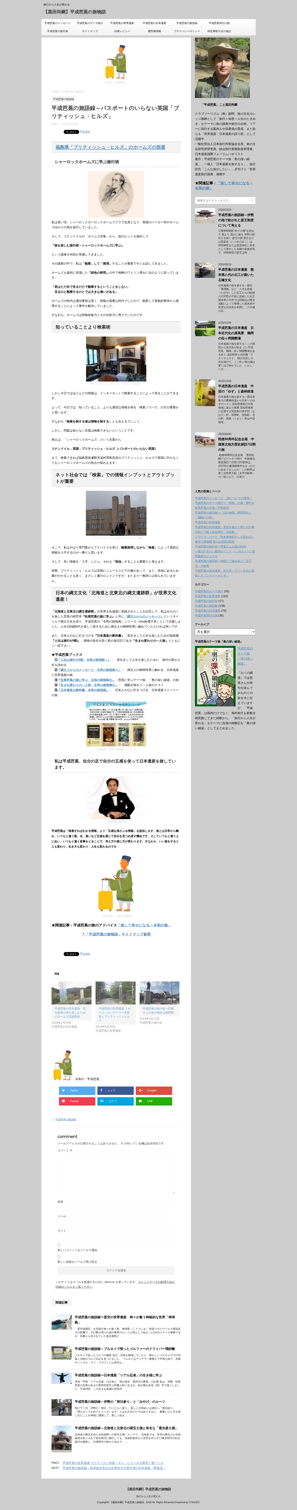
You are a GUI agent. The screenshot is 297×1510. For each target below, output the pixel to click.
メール (62, 1216)
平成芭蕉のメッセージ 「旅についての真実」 (57, 24)
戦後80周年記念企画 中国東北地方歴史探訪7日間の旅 (237, 444)
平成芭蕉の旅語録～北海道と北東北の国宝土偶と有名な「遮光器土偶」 (126, 1428)
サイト (62, 1230)
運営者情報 (154, 31)
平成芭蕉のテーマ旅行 (90, 23)
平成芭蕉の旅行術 (57, 31)
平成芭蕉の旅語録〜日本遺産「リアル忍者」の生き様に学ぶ (118, 1375)
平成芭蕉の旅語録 (186, 23)
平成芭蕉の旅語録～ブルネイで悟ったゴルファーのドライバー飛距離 (125, 1348)
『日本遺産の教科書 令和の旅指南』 (83, 690)
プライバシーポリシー (187, 31)
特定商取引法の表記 (219, 31)
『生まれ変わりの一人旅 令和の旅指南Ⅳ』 (88, 685)
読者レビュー (122, 31)
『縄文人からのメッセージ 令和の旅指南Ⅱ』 (89, 670)
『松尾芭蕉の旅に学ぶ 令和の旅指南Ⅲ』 (86, 680)
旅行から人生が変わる (148, 1496)
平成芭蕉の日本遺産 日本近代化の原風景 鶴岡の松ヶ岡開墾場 (236, 333)
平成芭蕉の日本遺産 (154, 23)
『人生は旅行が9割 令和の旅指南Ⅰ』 (84, 659)
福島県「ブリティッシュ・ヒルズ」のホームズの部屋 (110, 147)
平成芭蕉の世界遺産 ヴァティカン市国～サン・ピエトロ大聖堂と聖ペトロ (113, 1463)
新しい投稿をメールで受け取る (77, 1261)
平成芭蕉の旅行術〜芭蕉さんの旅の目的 (220, 546)
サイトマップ (90, 31)
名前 (60, 1201)
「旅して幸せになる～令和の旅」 (144, 925)
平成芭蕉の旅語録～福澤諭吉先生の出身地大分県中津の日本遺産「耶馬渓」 (114, 1468)
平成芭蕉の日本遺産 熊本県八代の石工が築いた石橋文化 (236, 275)
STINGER (194, 1502)
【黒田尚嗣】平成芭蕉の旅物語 (74, 12)
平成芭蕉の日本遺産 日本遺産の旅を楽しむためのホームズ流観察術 (70, 1012)
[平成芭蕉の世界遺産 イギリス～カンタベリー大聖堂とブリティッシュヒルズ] (116, 992)
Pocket (85, 131)
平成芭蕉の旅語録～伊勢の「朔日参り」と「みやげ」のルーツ (120, 1401)
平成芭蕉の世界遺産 (122, 23)
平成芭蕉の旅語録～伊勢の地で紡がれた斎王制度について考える (236, 220)
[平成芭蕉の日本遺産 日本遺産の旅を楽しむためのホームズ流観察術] (72, 992)
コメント (65, 1150)
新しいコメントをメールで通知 (77, 1250)
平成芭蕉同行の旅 (222, 23)
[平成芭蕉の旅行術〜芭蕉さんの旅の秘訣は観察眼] (160, 992)
